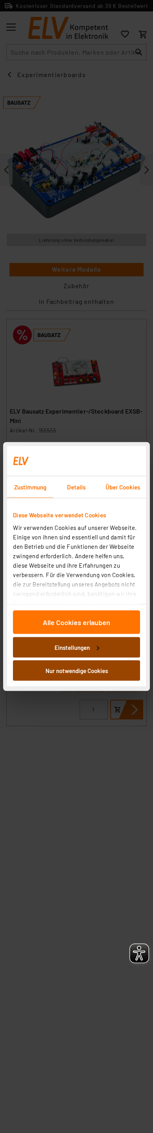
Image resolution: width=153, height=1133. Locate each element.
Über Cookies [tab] (123, 487)
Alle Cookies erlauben (76, 622)
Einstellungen (72, 647)
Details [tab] (76, 487)
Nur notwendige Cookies (77, 670)
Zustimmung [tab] (30, 487)
